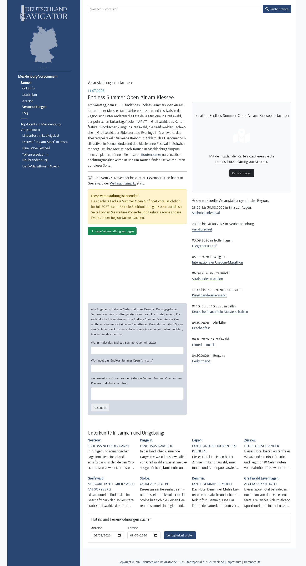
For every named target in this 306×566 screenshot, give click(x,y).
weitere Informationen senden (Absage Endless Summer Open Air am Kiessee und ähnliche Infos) (136, 380)
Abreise (132, 527)
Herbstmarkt (201, 361)
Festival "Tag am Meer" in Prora (45, 141)
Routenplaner (151, 154)
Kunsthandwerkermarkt (209, 295)
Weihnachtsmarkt (123, 183)
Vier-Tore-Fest (202, 229)
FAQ (25, 112)
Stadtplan (29, 94)
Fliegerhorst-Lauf (204, 245)
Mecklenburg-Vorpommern (37, 76)
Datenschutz (252, 562)
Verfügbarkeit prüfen (180, 535)
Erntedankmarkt (204, 344)
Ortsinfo (28, 88)
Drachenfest (201, 328)
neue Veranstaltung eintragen (114, 231)
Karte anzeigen (241, 173)
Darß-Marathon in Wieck (40, 166)
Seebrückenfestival (206, 212)
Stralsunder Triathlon (207, 278)
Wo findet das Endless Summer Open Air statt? (122, 360)
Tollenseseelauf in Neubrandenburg (35, 157)
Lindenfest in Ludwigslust (40, 135)
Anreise (27, 100)
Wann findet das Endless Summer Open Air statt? (123, 342)
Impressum (234, 562)
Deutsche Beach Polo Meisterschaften (220, 311)
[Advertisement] (189, 47)
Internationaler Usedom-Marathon (217, 262)
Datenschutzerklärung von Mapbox (241, 161)
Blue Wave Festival (36, 148)
